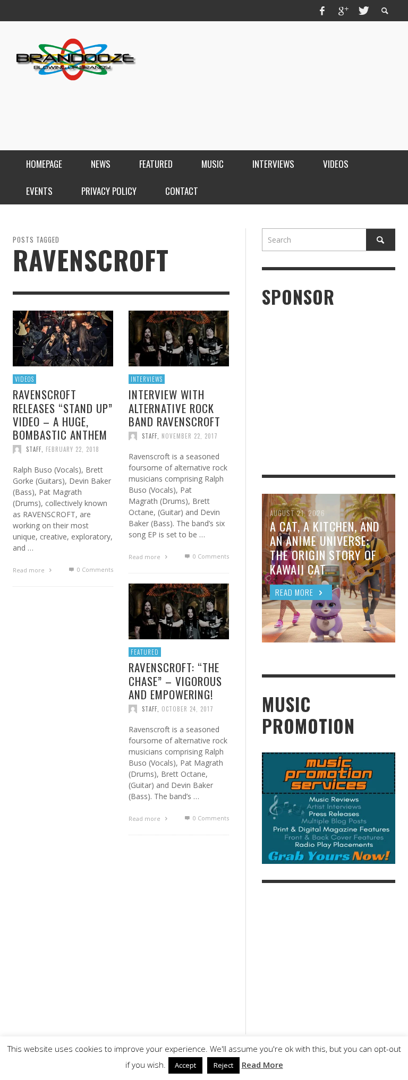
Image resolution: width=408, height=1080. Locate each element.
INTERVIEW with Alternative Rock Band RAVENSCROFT (174, 407)
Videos (24, 379)
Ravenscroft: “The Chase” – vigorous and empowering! (175, 680)
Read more (29, 570)
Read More (262, 1064)
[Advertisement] (201, 108)
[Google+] (343, 10)
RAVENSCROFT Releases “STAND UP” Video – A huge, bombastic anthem (63, 414)
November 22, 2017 (190, 436)
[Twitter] (363, 10)
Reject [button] (223, 1065)
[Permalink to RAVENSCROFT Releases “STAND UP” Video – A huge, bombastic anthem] (63, 337)
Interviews (147, 379)
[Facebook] (322, 10)
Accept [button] (185, 1065)
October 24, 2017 (188, 709)
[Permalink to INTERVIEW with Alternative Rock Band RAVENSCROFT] (179, 337)
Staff (33, 449)
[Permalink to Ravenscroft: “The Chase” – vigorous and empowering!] (179, 610)
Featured (145, 652)
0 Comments (94, 569)
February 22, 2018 (72, 449)
